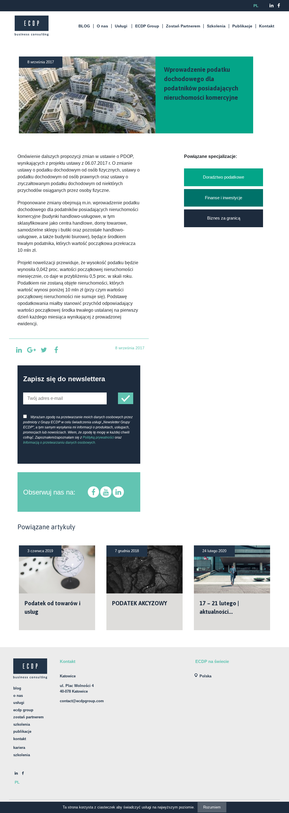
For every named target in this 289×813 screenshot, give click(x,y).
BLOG (84, 26)
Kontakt (266, 26)
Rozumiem (212, 807)
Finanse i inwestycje (223, 197)
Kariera (19, 747)
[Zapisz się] (125, 398)
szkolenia (21, 755)
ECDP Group (147, 26)
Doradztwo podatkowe (223, 177)
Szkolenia (216, 26)
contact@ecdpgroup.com (82, 701)
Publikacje (242, 26)
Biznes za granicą (223, 218)
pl (256, 5)
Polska (205, 676)
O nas (102, 26)
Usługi (121, 26)
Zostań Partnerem (183, 26)
